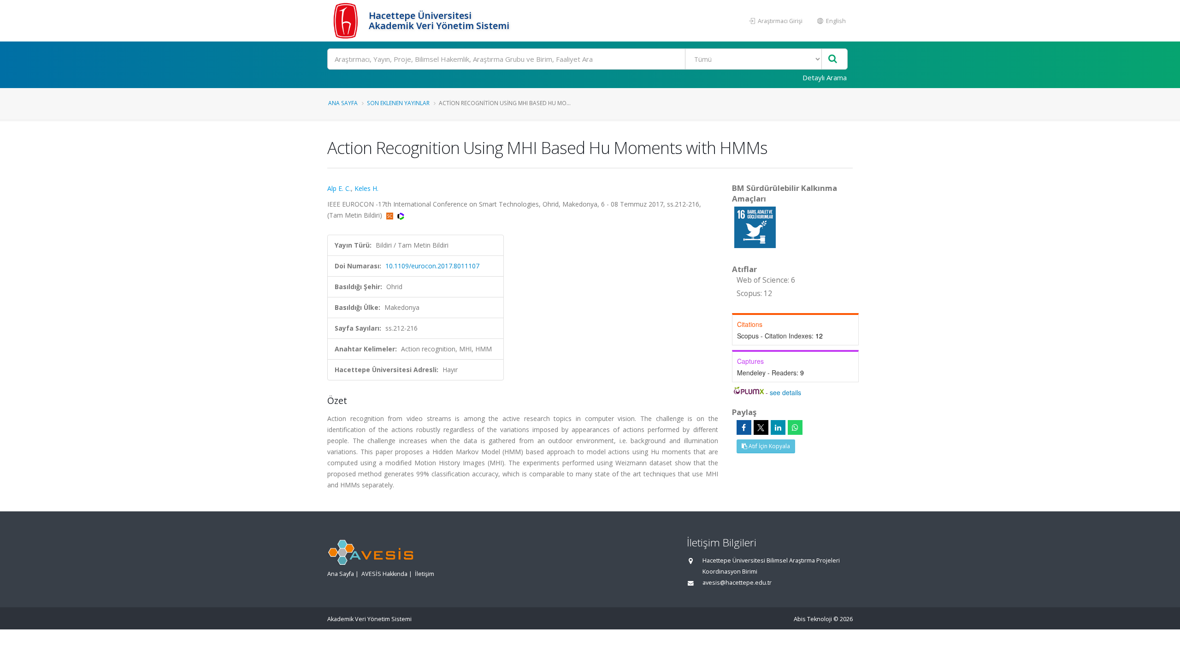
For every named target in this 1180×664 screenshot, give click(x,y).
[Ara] (832, 59)
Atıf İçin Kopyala (768, 446)
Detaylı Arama (824, 77)
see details (785, 392)
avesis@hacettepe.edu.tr (737, 583)
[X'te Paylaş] (761, 427)
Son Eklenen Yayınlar (398, 103)
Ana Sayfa (343, 103)
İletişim (424, 574)
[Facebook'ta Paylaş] (744, 427)
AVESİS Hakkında (384, 574)
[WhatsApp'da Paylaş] (795, 427)
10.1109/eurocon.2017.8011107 (432, 265)
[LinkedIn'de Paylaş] (778, 427)
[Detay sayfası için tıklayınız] (755, 226)
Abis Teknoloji (813, 619)
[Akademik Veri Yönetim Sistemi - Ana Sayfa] (346, 21)
